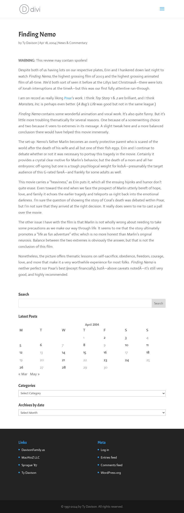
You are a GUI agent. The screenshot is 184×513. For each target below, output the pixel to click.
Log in (105, 450)
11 (147, 345)
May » (35, 374)
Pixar (68, 98)
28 (64, 367)
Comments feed (112, 465)
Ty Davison (29, 43)
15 (84, 352)
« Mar (22, 374)
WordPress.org (111, 473)
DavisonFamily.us (33, 450)
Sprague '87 (29, 465)
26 (21, 367)
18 (147, 352)
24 (127, 360)
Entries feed (109, 457)
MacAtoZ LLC (31, 457)
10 (126, 345)
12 (21, 352)
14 (63, 352)
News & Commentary (72, 43)
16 (105, 352)
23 (105, 360)
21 (63, 360)
